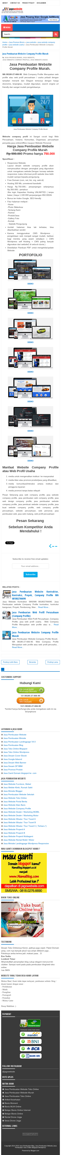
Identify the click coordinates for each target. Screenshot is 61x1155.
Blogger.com (35, 1150)
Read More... (44, 607)
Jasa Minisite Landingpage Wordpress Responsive (26, 843)
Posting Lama (52, 662)
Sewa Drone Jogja (13, 1120)
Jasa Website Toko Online (15, 798)
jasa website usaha (39, 60)
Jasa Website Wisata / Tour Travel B (19, 822)
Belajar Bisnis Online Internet (17, 1110)
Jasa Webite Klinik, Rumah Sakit (17, 787)
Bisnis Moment (11, 1103)
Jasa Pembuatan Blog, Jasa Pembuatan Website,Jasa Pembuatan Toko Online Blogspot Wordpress (36, 1146)
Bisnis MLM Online (13, 1106)
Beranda (32, 662)
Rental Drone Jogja (13, 1117)
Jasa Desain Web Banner (14, 762)
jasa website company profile (15, 60)
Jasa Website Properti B (14, 833)
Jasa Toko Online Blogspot (15, 749)
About (5, 3)
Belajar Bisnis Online (14, 1114)
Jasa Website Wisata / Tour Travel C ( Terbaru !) (25, 826)
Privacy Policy (28, 3)
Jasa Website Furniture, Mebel (17, 784)
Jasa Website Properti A (14, 829)
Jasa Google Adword (12, 759)
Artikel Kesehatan (12, 1099)
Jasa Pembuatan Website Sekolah (18, 794)
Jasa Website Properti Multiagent (18, 836)
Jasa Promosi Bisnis (13, 57)
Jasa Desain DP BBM (13, 766)
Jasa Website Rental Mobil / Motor (18, 840)
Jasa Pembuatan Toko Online (18, 1096)
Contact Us (15, 3)
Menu (7, 27)
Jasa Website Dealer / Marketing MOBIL (21, 812)
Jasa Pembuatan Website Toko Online (22, 1089)
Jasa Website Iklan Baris (14, 805)
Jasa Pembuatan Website (14, 734)
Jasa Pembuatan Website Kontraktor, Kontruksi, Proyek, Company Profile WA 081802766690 (35, 595)
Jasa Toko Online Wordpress (16, 752)
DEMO (30, 284)
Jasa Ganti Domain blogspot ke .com (19, 773)
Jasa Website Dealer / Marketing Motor (20, 815)
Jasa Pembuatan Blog (13, 745)
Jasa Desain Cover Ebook (15, 756)
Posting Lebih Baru (10, 662)
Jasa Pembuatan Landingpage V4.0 (19, 742)
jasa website (28, 57)
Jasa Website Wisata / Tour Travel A (19, 819)
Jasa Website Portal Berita (15, 801)
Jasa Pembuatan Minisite (14, 738)
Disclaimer (41, 3)
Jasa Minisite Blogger (13, 791)
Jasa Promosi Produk (13, 769)
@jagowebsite (8, 1071)
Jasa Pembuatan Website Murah (19, 1092)
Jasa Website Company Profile (17, 808)
